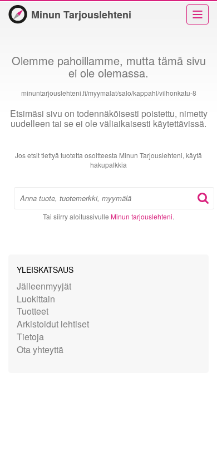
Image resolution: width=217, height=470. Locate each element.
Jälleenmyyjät (44, 286)
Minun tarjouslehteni (141, 216)
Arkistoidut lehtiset (53, 323)
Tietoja (30, 336)
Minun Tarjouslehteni (81, 14)
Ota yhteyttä (40, 349)
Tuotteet (32, 311)
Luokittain (36, 298)
